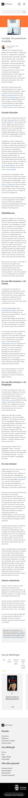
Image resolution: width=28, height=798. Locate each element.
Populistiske (9, 95)
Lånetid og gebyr (7, 770)
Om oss (4, 752)
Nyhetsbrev (5, 738)
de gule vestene (11, 169)
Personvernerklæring (8, 794)
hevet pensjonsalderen (8, 165)
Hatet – (8, 400)
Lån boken (9, 661)
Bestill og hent (6, 773)
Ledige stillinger (6, 757)
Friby (3, 754)
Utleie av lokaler (6, 743)
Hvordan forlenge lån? (8, 775)
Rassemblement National (9, 310)
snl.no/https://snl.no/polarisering (13, 637)
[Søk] (23, 12)
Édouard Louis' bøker (16, 662)
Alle (4, 660)
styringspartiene (14, 97)
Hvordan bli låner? (7, 768)
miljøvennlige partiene (8, 343)
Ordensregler (6, 759)
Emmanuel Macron (13, 120)
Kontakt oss (5, 736)
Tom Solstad (5, 105)
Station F (10, 528)
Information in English (8, 741)
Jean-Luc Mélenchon (10, 184)
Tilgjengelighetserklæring (19, 794)
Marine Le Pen (16, 157)
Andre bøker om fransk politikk (23, 664)
